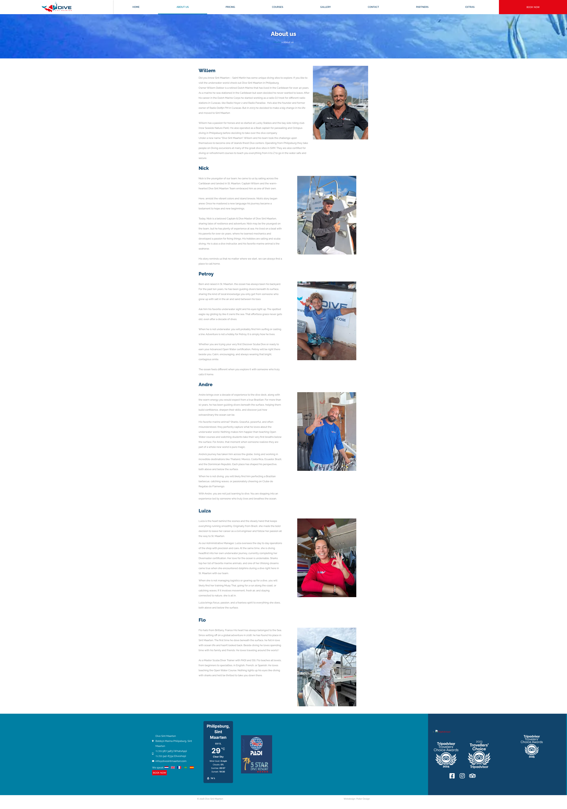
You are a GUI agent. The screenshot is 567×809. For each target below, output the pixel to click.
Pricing (230, 7)
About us (183, 7)
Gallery (325, 7)
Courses (277, 7)
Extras (470, 7)
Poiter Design (363, 798)
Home (136, 7)
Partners (422, 7)
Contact (373, 7)
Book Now (533, 7)
